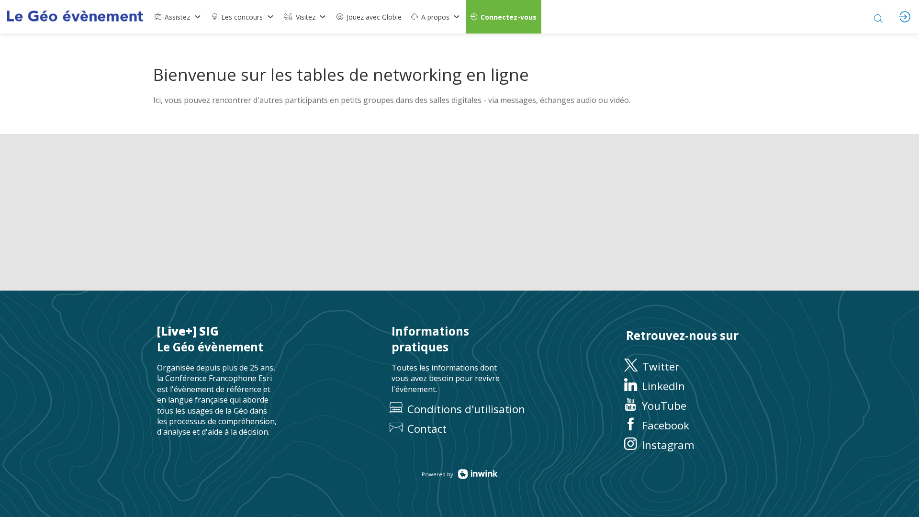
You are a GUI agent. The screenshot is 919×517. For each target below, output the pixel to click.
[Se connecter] (904, 17)
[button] (503, 17)
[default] (369, 17)
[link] (178, 17)
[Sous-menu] (197, 17)
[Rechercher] (878, 17)
